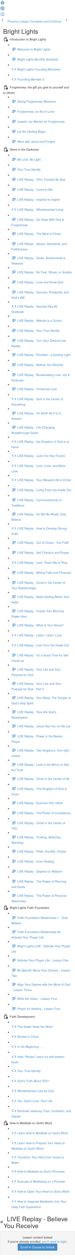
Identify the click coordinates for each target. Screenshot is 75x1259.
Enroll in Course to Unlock (37, 1247)
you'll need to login (54, 1241)
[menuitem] (2, 10)
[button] (2, 4)
